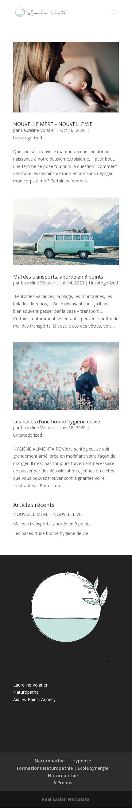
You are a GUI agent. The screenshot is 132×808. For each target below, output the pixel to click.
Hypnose (81, 761)
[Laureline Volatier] (66, 665)
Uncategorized (27, 138)
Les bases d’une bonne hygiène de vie (56, 421)
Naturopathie (49, 761)
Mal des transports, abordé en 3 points (58, 276)
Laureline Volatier (38, 130)
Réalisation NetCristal (66, 799)
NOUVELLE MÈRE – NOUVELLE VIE (52, 124)
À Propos (62, 783)
